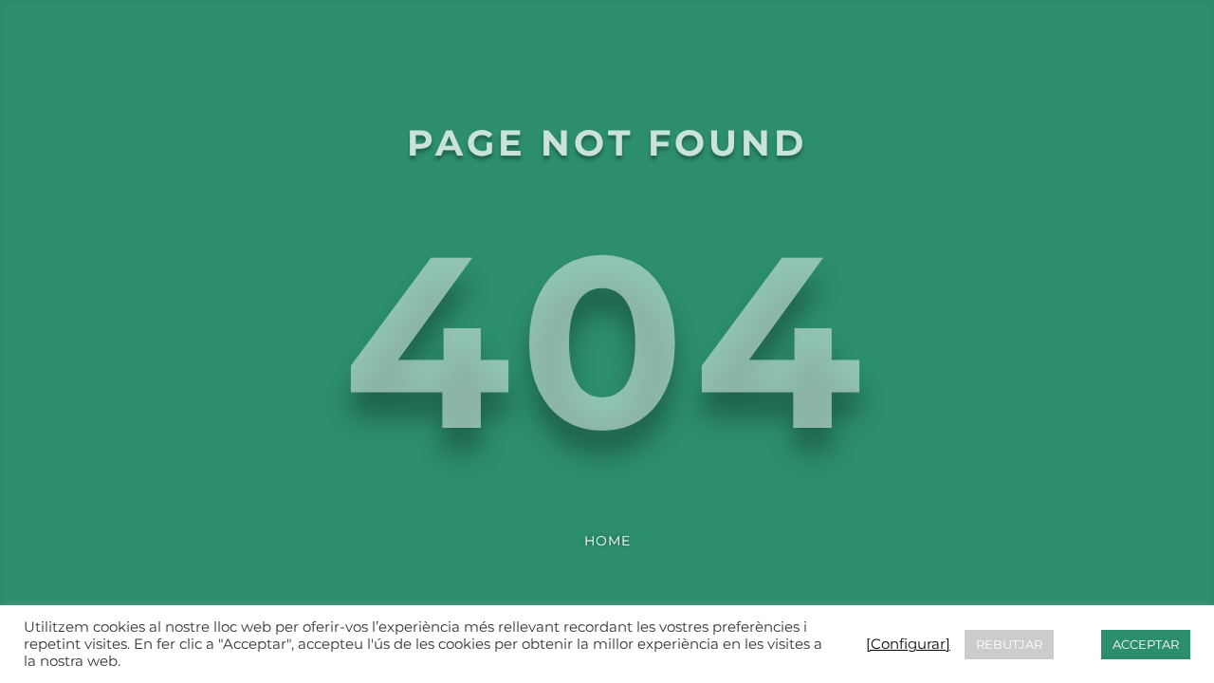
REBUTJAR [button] (1009, 644)
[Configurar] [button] (908, 644)
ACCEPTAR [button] (1146, 644)
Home (607, 540)
